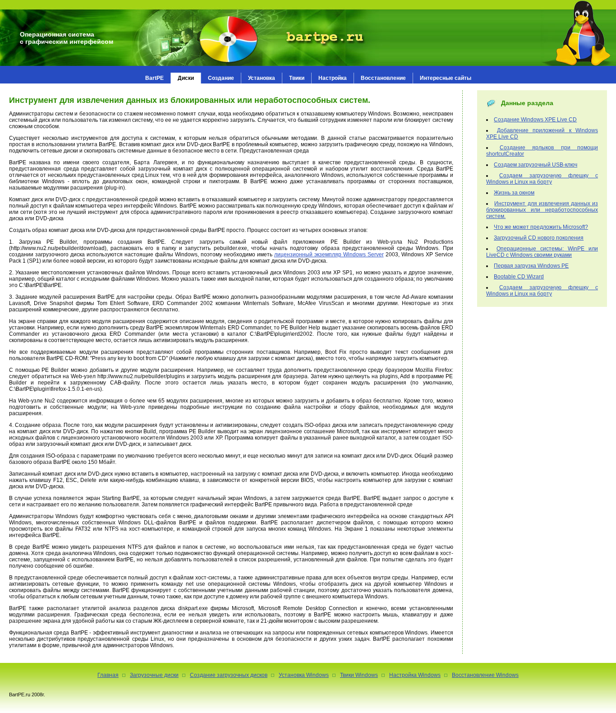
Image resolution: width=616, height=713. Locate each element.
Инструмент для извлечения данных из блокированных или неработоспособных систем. (542, 209)
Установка (261, 78)
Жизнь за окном (514, 193)
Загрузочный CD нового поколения (539, 238)
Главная (108, 675)
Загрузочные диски (154, 675)
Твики (296, 78)
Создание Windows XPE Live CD (535, 119)
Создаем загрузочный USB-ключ (535, 165)
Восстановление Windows (485, 675)
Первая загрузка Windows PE (531, 266)
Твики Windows (359, 675)
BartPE (154, 78)
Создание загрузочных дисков (228, 675)
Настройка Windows (415, 675)
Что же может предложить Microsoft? (541, 227)
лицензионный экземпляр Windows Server (329, 254)
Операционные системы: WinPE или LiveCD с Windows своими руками (542, 251)
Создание (221, 78)
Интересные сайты (445, 78)
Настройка (332, 78)
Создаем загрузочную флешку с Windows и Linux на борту (542, 178)
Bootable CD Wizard (519, 276)
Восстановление (383, 78)
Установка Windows (304, 675)
